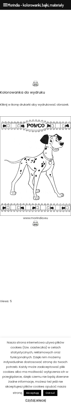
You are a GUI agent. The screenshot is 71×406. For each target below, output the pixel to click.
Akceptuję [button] (32, 393)
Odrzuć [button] (50, 393)
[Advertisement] (35, 45)
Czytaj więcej (35, 400)
